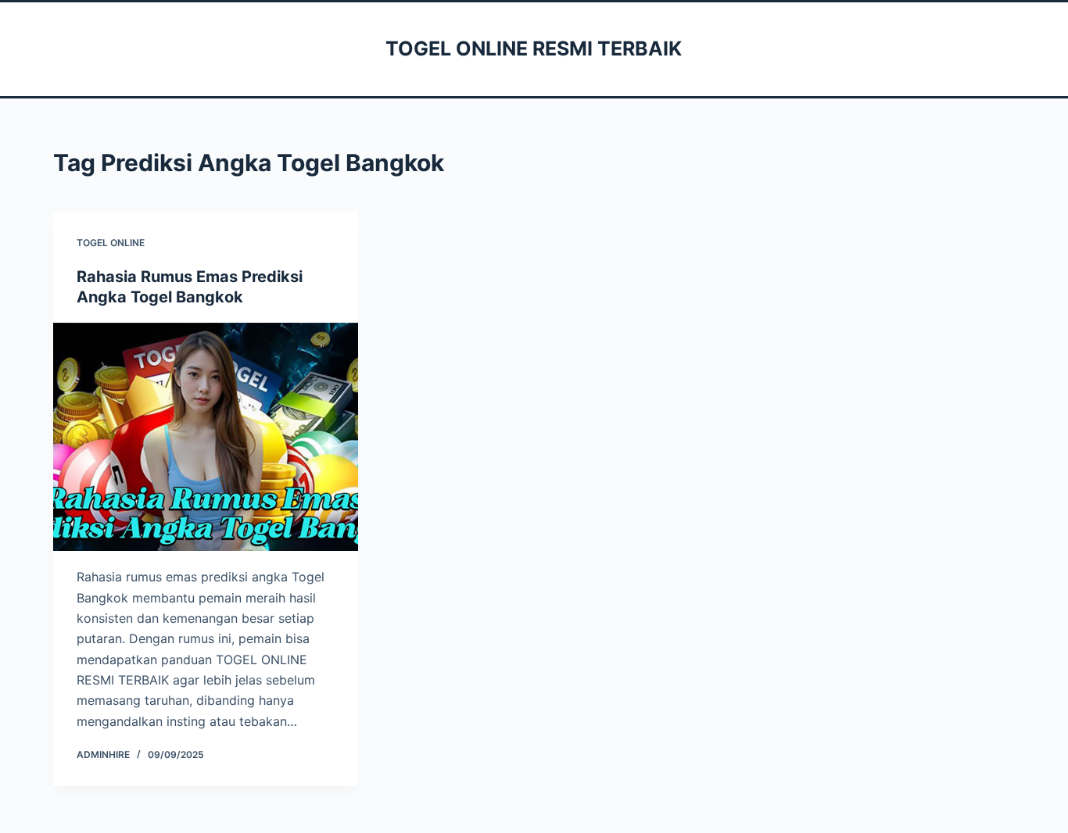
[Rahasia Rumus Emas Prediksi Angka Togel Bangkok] (205, 437)
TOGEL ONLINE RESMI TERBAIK (533, 48)
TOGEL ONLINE (111, 242)
